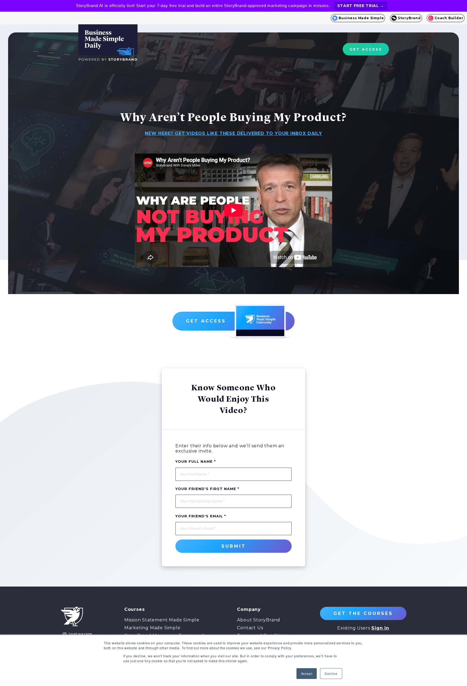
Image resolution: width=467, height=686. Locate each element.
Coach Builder (449, 18)
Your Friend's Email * (200, 516)
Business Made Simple (361, 18)
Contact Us (250, 627)
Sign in (380, 628)
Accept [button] (306, 673)
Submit (233, 546)
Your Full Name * (195, 461)
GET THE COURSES (363, 613)
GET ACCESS (365, 49)
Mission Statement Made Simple (161, 619)
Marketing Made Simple (152, 627)
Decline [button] (331, 673)
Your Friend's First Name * (207, 489)
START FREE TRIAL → (360, 5)
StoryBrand (409, 18)
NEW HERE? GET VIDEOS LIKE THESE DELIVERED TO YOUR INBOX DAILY (233, 133)
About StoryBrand (258, 619)
